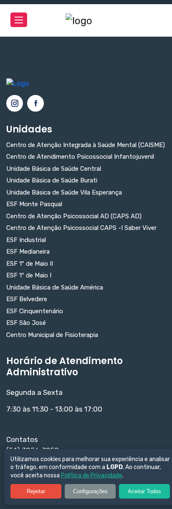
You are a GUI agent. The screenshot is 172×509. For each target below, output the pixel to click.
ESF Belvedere (26, 299)
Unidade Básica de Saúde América (54, 287)
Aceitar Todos (144, 491)
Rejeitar (36, 491)
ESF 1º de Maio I (28, 275)
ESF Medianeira (28, 251)
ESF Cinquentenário (34, 311)
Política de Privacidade (91, 475)
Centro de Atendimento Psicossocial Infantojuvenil (80, 156)
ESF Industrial (26, 240)
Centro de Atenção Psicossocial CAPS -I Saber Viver (81, 228)
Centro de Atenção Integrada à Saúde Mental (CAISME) (85, 145)
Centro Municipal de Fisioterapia (52, 335)
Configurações (90, 491)
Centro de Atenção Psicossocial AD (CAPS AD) (74, 216)
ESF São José (26, 323)
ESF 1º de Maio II (29, 263)
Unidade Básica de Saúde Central (53, 168)
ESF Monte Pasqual (34, 204)
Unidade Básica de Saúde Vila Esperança (64, 192)
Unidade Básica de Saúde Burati (51, 180)
